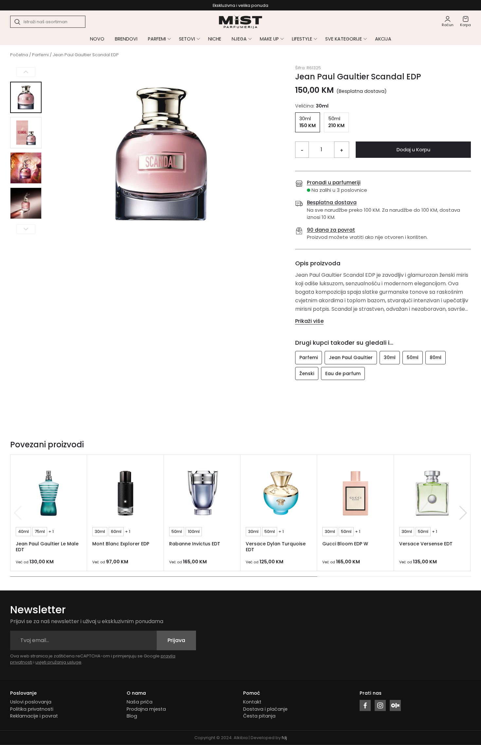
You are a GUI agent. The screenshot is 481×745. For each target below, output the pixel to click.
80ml (435, 357)
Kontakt (252, 702)
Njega (239, 39)
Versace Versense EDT (426, 543)
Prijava (176, 640)
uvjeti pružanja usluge (58, 662)
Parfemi (157, 39)
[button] (463, 513)
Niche (214, 39)
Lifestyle (302, 39)
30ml (390, 357)
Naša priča (139, 702)
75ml (40, 531)
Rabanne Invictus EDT (194, 543)
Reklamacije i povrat (34, 716)
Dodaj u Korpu (413, 149)
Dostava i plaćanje (265, 709)
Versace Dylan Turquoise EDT (276, 546)
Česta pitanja (259, 716)
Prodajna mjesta (146, 709)
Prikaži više (309, 321)
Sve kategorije (343, 39)
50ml (413, 357)
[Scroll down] (25, 229)
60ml (116, 531)
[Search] (17, 22)
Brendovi (126, 39)
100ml (194, 531)
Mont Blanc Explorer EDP (120, 543)
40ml (23, 531)
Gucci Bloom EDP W (345, 543)
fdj (284, 738)
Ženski (306, 373)
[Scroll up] (25, 72)
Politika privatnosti (31, 709)
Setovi (187, 39)
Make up (269, 39)
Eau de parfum (343, 373)
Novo (97, 39)
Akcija (383, 39)
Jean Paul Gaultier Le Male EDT (47, 546)
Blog (132, 716)
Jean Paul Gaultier (351, 357)
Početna (19, 55)
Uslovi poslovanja (30, 702)
